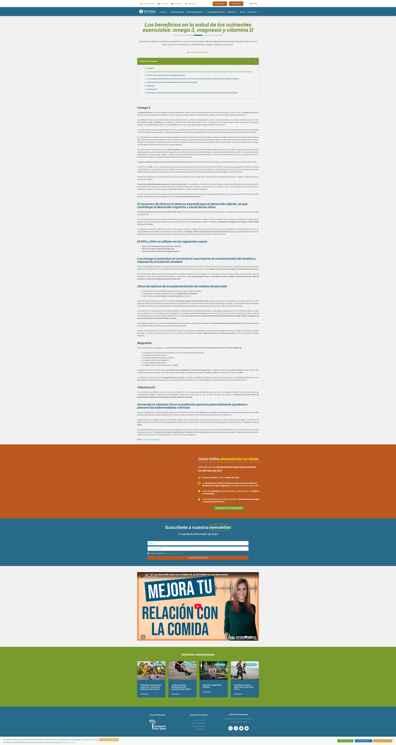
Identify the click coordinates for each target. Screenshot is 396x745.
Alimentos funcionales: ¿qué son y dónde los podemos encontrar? (151, 687)
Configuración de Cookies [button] (109, 739)
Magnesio (151, 86)
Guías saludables (177, 12)
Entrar (242, 12)
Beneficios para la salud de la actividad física (243, 687)
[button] (256, 61)
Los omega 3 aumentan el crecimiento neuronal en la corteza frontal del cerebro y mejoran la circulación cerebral (193, 79)
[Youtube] (241, 728)
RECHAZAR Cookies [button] (363, 741)
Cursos (163, 12)
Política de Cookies (68, 742)
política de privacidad (174, 553)
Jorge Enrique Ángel (151, 439)
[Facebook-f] (236, 728)
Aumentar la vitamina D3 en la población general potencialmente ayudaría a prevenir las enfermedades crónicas (192, 93)
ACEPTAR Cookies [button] (345, 741)
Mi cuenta (252, 12)
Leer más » (144, 694)
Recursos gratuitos (194, 12)
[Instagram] (230, 728)
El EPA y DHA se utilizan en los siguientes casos (166, 75)
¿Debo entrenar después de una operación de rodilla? (181, 687)
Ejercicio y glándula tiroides (212, 686)
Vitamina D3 (151, 89)
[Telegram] (246, 728)
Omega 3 (150, 68)
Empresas (231, 12)
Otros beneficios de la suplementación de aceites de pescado (172, 82)
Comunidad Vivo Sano (216, 12)
